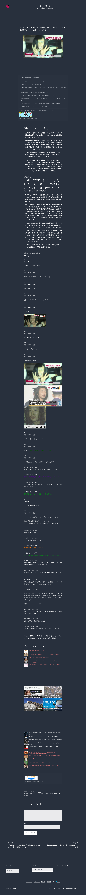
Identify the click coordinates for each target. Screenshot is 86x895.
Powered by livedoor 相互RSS (28, 118)
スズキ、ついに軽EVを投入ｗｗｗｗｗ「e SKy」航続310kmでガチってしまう (37, 95)
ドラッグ (51, 793)
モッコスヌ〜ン (45, 6)
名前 (25, 823)
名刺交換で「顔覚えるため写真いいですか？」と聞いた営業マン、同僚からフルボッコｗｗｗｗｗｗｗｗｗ (44, 106)
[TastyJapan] (25, 114)
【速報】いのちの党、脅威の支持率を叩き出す (31, 84)
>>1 (25, 300)
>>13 (25, 439)
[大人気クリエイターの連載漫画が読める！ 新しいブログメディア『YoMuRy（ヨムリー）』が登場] (31, 778)
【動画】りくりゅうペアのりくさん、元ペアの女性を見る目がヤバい (35, 81)
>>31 (25, 517)
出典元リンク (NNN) (29, 177)
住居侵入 (56, 793)
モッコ (39, 791)
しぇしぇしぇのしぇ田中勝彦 (41, 793)
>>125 (25, 593)
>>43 (25, 462)
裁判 (27, 795)
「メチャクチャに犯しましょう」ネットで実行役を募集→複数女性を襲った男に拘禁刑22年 (40, 103)
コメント (27, 808)
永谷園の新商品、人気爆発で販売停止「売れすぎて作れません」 (35, 92)
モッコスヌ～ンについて (55, 888)
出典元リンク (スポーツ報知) (32, 253)
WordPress (76, 888)
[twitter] (53, 881)
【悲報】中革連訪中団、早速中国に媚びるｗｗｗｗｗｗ (33, 77)
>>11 (25, 337)
